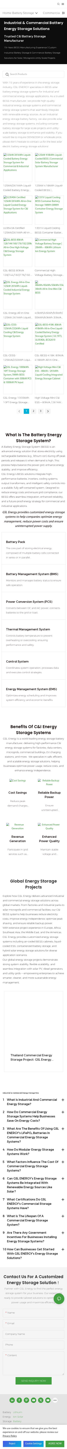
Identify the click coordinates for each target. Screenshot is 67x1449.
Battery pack (15, 542)
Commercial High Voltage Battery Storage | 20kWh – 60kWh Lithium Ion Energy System (49, 273)
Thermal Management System (28, 629)
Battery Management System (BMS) (32, 574)
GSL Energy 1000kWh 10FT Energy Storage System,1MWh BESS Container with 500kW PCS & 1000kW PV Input (17, 400)
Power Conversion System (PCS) (29, 601)
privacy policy (10, 1436)
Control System (17, 661)
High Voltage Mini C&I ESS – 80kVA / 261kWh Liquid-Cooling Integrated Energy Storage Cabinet (49, 400)
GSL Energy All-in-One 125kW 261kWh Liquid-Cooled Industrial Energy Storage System (17, 315)
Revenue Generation (17, 839)
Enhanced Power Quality (49, 839)
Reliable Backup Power (49, 795)
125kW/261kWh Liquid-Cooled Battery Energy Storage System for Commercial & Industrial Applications (17, 188)
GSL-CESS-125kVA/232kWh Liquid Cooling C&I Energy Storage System (17, 358)
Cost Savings (17, 792)
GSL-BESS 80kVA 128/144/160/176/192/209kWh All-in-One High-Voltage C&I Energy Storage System (17, 273)
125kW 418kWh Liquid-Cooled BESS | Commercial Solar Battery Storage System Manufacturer (49, 188)
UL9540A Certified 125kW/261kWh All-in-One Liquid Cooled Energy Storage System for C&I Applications (16, 230)
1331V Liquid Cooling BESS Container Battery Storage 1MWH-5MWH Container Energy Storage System (49, 230)
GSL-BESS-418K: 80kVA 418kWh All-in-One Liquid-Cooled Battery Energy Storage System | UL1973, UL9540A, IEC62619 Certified (49, 358)
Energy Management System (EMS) (31, 689)
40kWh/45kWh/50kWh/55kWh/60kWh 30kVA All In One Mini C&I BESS (49, 315)
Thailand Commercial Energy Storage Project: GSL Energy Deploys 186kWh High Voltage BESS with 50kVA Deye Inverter (33, 1058)
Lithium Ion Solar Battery (18, 1417)
